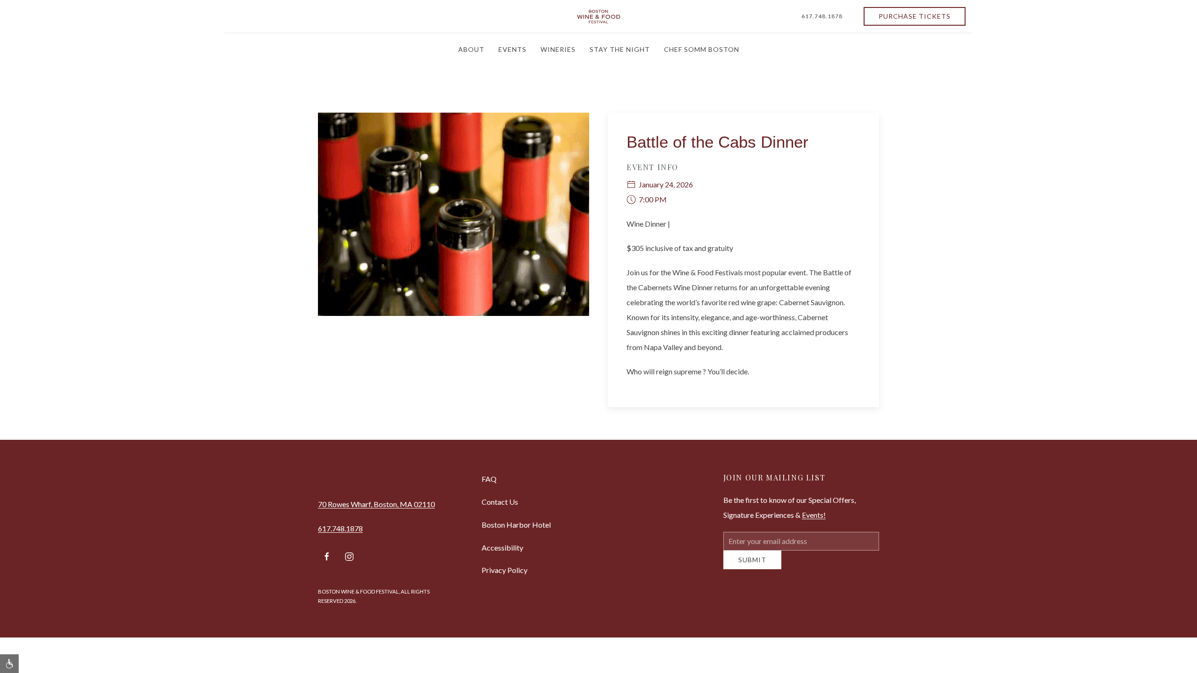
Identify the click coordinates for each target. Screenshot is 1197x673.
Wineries (558, 49)
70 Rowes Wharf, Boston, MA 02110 (376, 504)
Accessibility (502, 547)
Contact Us (500, 501)
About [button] (471, 49)
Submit (752, 567)
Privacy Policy (504, 570)
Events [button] (512, 49)
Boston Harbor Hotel (516, 524)
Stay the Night (620, 49)
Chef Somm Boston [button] (701, 49)
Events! (814, 514)
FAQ (489, 478)
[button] (9, 663)
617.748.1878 (822, 16)
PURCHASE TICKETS (915, 16)
